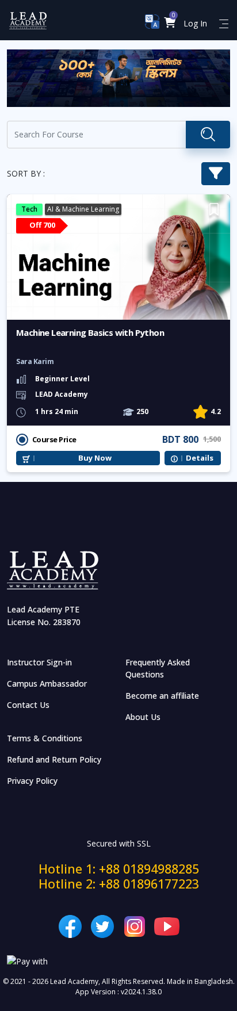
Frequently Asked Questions (157, 668)
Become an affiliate (162, 695)
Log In (195, 23)
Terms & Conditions (44, 738)
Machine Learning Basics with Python (89, 397)
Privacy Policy (32, 780)
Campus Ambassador (47, 683)
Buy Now (95, 458)
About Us (142, 716)
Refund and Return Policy (54, 759)
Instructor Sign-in (39, 662)
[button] (170, 23)
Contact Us (28, 704)
